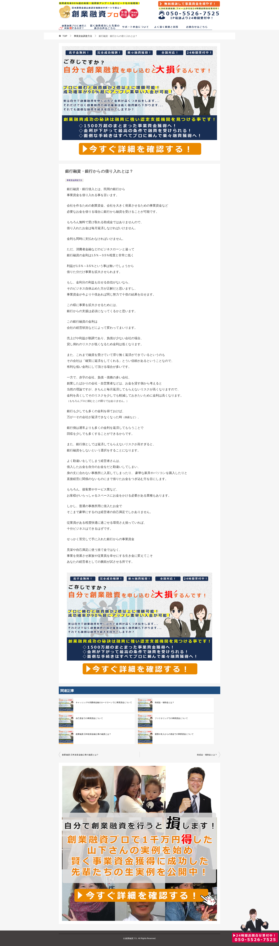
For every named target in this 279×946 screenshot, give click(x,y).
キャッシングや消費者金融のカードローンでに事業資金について (104, 702)
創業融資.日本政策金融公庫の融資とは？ (93, 734)
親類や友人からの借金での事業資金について (174, 734)
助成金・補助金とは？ (164, 702)
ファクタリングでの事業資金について (171, 718)
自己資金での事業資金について (89, 718)
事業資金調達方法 (74, 180)
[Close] (232, 945)
